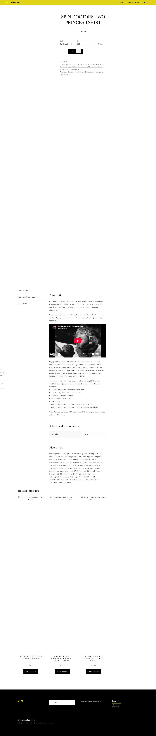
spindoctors (94, 72)
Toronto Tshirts (76, 69)
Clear (100, 44)
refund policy (115, 706)
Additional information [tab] (28, 297)
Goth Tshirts (82, 67)
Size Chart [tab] (22, 304)
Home (121, 3)
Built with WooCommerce (42, 723)
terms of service (116, 703)
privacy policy (116, 704)
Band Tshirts (85, 64)
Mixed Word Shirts (95, 67)
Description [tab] (23, 290)
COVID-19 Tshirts (97, 64)
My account (133, 3)
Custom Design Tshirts (68, 67)
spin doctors (69, 72)
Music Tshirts (65, 69)
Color (62, 41)
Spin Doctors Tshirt (82, 72)
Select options (31, 671)
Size (78, 41)
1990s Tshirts (74, 64)
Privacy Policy (23, 723)
